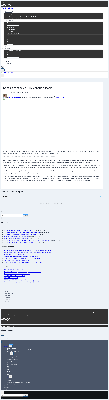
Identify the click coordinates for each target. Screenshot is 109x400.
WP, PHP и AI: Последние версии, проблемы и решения (22, 272)
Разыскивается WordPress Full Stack (16, 238)
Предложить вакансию (14, 50)
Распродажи (10, 31)
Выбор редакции (12, 14)
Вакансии (8, 298)
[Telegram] (7, 6)
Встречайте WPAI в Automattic (14, 254)
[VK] (2, 6)
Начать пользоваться (10, 184)
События (8, 46)
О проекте (8, 291)
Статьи (9, 35)
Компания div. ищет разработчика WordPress (19, 230)
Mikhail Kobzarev (14, 97)
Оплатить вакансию (13, 57)
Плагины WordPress (13, 25)
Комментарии (60, 97)
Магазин (7, 61)
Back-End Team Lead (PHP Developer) (16, 236)
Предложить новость (13, 23)
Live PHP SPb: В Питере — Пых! (14, 276)
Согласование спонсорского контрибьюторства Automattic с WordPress (27, 252)
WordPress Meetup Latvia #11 (13, 270)
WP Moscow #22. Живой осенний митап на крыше (20, 280)
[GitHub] (10, 6)
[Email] (5, 6)
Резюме (9, 52)
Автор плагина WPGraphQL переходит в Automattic (21, 256)
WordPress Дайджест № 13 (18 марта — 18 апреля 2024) (23, 262)
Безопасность (11, 27)
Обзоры (9, 41)
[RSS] (4, 6)
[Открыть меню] (2, 75)
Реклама (7, 59)
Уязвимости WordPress (14, 18)
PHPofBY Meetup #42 (11, 278)
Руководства (11, 29)
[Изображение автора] (5, 97)
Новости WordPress (13, 33)
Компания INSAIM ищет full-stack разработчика (19, 242)
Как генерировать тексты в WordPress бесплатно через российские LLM (28, 250)
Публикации (9, 293)
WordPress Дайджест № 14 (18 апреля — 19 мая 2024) (22, 258)
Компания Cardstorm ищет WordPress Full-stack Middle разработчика (27, 240)
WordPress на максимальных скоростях (17, 274)
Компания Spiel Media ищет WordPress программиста (22, 232)
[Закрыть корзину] (2, 334)
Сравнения (10, 44)
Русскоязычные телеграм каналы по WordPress (21, 16)
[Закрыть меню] (1, 342)
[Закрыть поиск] (2, 392)
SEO (8, 37)
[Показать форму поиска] (2, 67)
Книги (9, 39)
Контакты (8, 63)
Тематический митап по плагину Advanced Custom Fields (23, 282)
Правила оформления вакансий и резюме (19, 54)
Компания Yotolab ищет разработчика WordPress (20, 234)
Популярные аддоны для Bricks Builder (17, 260)
